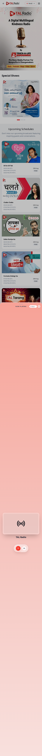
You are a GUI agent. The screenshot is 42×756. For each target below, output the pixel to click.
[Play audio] (18, 548)
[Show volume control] (24, 548)
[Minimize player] (39, 306)
